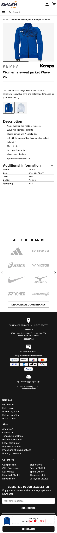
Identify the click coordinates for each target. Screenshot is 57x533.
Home (5, 19)
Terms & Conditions (12, 436)
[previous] (2, 272)
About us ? (7, 429)
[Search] (10, 12)
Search (16, 12)
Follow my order (10, 411)
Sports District (37, 471)
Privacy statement (11, 453)
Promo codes (9, 418)
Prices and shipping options (16, 450)
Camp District (9, 464)
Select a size (28, 529)
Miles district (8, 478)
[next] (55, 272)
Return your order (28, 388)
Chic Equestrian (10, 468)
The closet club (37, 475)
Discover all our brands (28, 304)
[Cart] (54, 4)
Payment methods (11, 446)
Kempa (11, 66)
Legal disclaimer (10, 443)
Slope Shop (36, 464)
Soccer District (37, 468)
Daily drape (8, 471)
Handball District (11, 475)
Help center (8, 408)
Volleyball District (39, 478)
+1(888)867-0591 (28, 339)
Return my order (10, 415)
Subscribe (28, 508)
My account (8, 404)
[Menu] (3, 12)
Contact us (28, 329)
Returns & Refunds (12, 439)
